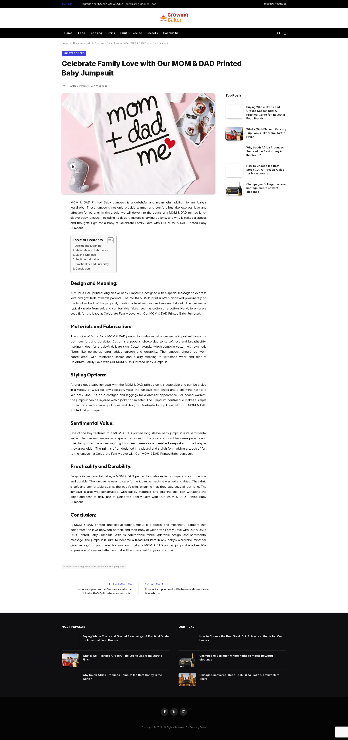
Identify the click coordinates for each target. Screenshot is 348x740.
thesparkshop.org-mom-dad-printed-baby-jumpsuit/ (94, 566)
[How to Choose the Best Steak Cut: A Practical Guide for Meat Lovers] (234, 170)
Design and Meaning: (88, 245)
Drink (111, 33)
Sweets (153, 33)
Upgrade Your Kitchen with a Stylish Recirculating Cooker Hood (118, 3)
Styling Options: (85, 254)
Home (68, 33)
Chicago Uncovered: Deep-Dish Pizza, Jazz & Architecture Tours (239, 676)
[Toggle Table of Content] (109, 240)
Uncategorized (73, 53)
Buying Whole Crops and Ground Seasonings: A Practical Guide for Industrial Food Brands (265, 112)
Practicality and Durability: (92, 264)
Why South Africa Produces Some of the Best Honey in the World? (265, 151)
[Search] (279, 33)
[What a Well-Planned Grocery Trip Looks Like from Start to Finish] (234, 133)
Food (81, 33)
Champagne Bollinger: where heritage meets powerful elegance (266, 187)
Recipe (137, 33)
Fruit (123, 33)
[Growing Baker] (174, 18)
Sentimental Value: (87, 259)
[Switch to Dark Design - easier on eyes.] (284, 33)
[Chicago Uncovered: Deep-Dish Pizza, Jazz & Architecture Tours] (187, 679)
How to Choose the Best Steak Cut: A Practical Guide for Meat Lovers (265, 169)
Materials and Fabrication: (92, 250)
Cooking (96, 33)
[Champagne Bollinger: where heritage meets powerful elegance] (234, 188)
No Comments (81, 85)
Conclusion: (83, 268)
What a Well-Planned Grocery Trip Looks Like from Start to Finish (266, 132)
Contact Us (171, 33)
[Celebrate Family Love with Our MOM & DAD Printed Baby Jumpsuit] (138, 143)
